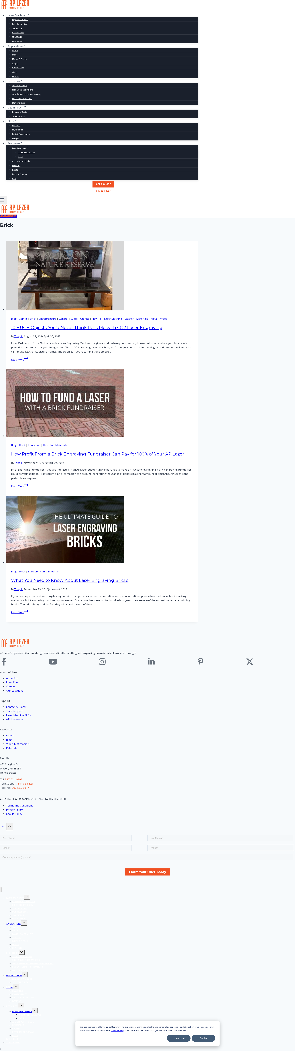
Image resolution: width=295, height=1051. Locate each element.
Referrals (11, 748)
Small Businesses (19, 85)
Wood (15, 50)
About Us (12, 678)
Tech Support (14, 711)
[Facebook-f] (4, 661)
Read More (19, 359)
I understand (179, 1038)
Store (9, 987)
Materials (142, 318)
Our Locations (14, 690)
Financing (16, 165)
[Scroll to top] (3, 826)
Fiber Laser (17, 41)
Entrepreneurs (47, 318)
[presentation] (102, 276)
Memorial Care (18, 103)
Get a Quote (103, 184)
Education (34, 445)
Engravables (17, 129)
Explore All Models (20, 19)
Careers (10, 686)
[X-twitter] (250, 661)
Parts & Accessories (21, 134)
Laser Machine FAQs (18, 715)
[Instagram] (102, 661)
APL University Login (21, 161)
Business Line (18, 32)
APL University (15, 719)
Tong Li (18, 336)
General (63, 318)
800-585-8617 (20, 787)
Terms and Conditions (19, 805)
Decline (203, 1038)
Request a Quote (19, 112)
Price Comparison (20, 24)
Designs (15, 138)
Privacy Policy (14, 809)
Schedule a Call (18, 116)
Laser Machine (113, 318)
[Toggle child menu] (27, 897)
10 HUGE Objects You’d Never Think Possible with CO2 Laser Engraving (86, 327)
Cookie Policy (117, 1030)
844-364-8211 (26, 783)
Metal (14, 54)
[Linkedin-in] (151, 661)
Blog (14, 178)
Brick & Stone (18, 67)
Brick (33, 318)
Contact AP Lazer (16, 707)
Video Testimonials (26, 152)
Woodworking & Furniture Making (26, 94)
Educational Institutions (22, 98)
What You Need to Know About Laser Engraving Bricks (69, 580)
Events (15, 170)
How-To (97, 318)
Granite (84, 318)
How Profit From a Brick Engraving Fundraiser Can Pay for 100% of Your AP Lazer (97, 454)
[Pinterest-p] (200, 661)
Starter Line (17, 28)
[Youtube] (53, 661)
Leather (15, 76)
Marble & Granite (19, 59)
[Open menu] (3, 200)
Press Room (13, 682)
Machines (16, 125)
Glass (14, 72)
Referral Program (19, 174)
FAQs (20, 156)
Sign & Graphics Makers (22, 90)
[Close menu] (1, 889)
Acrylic (15, 63)
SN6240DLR (17, 37)
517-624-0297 (103, 190)
